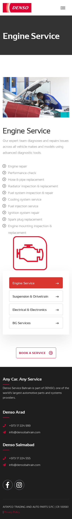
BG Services (21, 322)
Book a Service (32, 352)
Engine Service (24, 282)
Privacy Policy (12, 511)
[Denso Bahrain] (17, 7)
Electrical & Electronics (30, 309)
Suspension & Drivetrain (30, 296)
